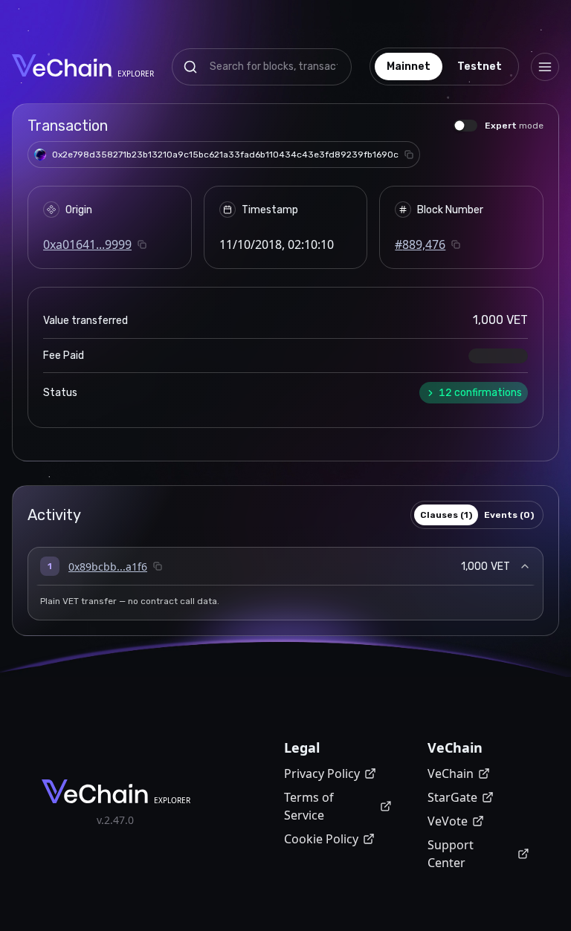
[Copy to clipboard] (408, 154)
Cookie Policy (321, 839)
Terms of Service (309, 806)
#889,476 (420, 244)
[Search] (190, 66)
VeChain (451, 773)
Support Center (451, 854)
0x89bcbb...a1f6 (107, 566)
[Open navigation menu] (545, 67)
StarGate (452, 797)
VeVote (448, 821)
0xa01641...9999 (87, 244)
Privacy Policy (322, 773)
